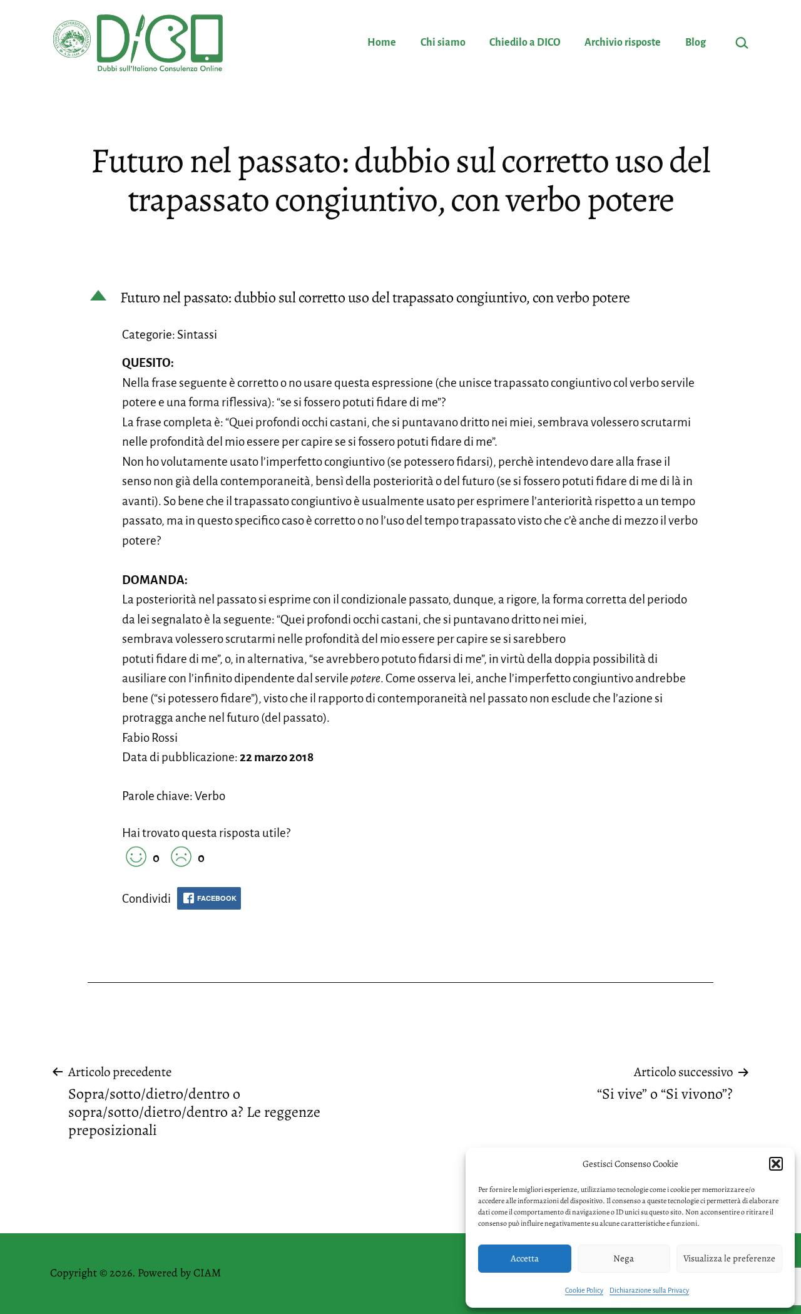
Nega (623, 1258)
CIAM (207, 1272)
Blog (695, 42)
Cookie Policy (584, 1290)
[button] (776, 1163)
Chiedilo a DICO (525, 42)
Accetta (525, 1258)
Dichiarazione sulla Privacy (649, 1290)
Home (381, 42)
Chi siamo (443, 42)
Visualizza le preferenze (729, 1258)
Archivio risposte (622, 42)
